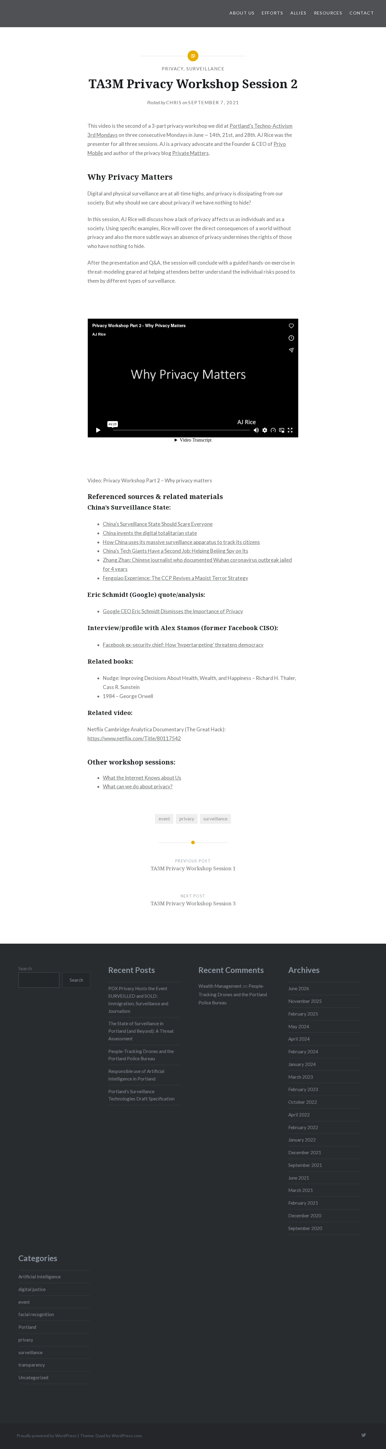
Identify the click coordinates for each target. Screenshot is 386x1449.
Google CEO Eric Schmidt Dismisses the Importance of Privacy (173, 611)
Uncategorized (33, 1377)
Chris (174, 102)
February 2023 (303, 1089)
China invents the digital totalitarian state (150, 533)
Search (25, 968)
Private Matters (190, 153)
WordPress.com (127, 1435)
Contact (362, 12)
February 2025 (303, 1013)
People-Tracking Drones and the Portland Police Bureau (232, 994)
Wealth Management (220, 986)
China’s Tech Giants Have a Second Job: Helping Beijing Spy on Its (175, 551)
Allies (298, 12)
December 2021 (304, 1152)
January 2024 (302, 1064)
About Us (242, 12)
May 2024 (298, 1026)
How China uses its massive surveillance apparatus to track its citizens (181, 542)
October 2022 (302, 1102)
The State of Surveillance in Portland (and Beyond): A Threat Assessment (141, 1031)
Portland (27, 1327)
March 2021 (300, 1190)
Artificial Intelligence (39, 1276)
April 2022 (299, 1114)
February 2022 (303, 1127)
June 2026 (298, 988)
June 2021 (298, 1177)
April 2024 (299, 1039)
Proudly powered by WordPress (47, 1435)
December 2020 (304, 1215)
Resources (328, 12)
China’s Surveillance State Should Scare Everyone (158, 524)
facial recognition (36, 1314)
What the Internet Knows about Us (142, 777)
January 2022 (302, 1139)
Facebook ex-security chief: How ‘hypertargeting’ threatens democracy (183, 645)
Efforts (272, 12)
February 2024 (303, 1051)
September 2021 (305, 1165)
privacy (173, 68)
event (164, 818)
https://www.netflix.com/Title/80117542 (134, 738)
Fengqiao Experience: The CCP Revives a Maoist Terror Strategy (175, 578)
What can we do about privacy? (137, 786)
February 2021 (303, 1203)
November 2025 (305, 1001)
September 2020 (305, 1228)
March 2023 (300, 1077)
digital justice (32, 1289)
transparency (31, 1364)
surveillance (205, 68)
